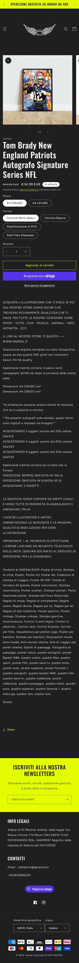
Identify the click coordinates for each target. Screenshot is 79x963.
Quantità (8, 243)
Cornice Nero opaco (21, 218)
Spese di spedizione (29, 189)
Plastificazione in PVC (22, 226)
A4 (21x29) (40, 203)
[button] (5, 29)
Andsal (29, 955)
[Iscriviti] (67, 799)
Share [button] (11, 729)
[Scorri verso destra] (48, 131)
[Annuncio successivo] (75, 4)
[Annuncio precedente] (4, 4)
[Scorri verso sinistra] (31, 131)
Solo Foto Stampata (20, 235)
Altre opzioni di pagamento (39, 285)
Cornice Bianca (55, 218)
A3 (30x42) (15, 203)
